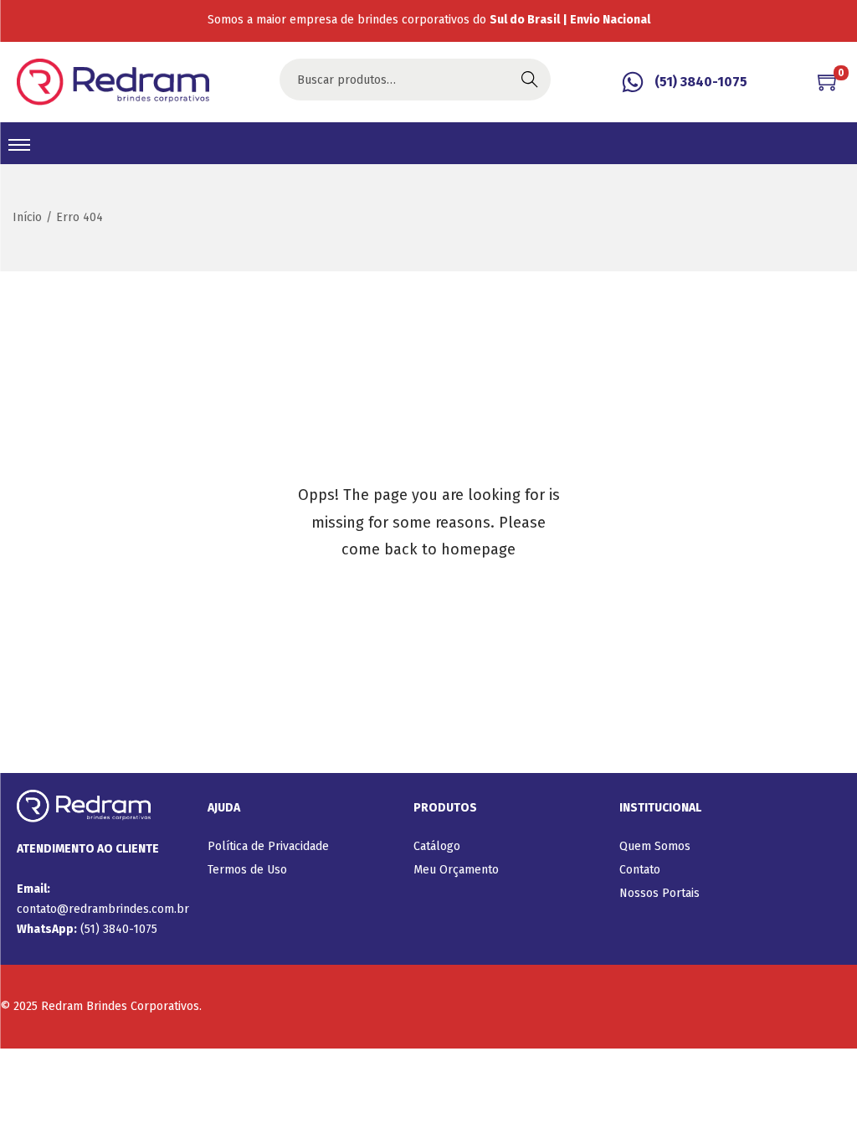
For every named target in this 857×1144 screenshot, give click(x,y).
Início (27, 217)
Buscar (529, 79)
